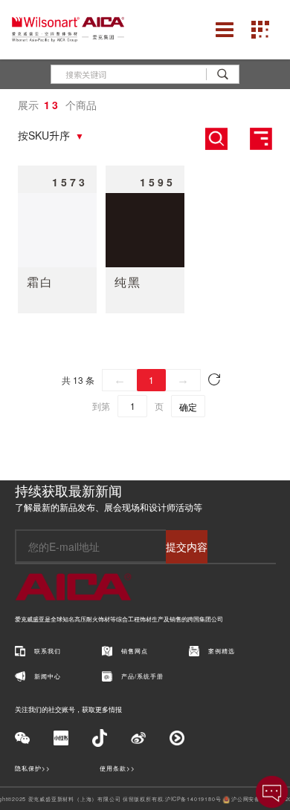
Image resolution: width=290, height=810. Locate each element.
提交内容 (186, 546)
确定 (188, 406)
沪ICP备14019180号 (193, 799)
